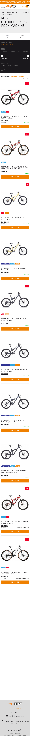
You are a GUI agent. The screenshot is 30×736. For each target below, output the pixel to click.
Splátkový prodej (15, 733)
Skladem (5, 51)
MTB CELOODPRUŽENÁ (22, 12)
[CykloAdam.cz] (12, 6)
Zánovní (16, 65)
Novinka (13, 51)
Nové (9, 65)
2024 (7, 44)
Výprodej (25, 51)
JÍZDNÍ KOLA (10, 12)
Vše (4, 65)
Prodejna (2, 1)
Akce (19, 51)
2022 (2, 44)
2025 (11, 44)
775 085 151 (22, 3)
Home (2, 12)
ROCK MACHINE (7, 14)
